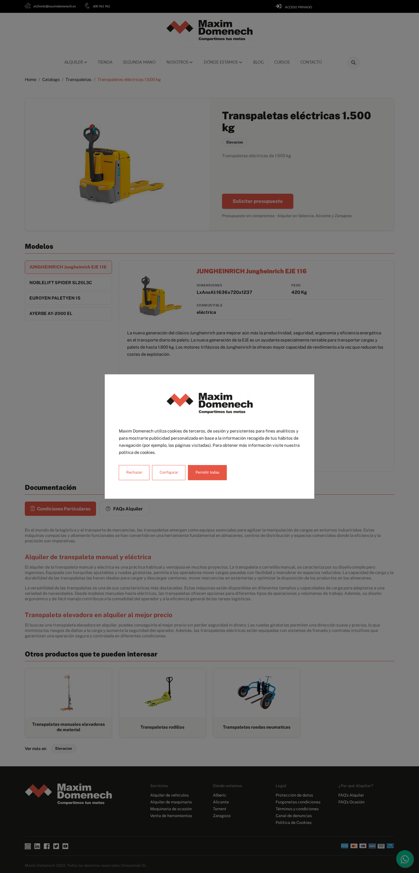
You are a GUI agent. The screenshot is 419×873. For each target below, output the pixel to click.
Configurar (169, 472)
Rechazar (134, 472)
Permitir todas (207, 472)
